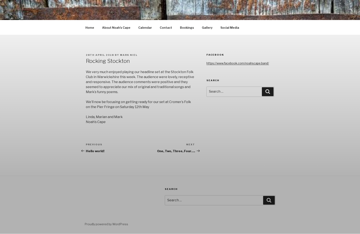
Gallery (207, 27)
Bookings (187, 27)
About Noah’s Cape (116, 27)
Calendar (145, 27)
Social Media (229, 27)
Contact (166, 27)
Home (89, 27)
